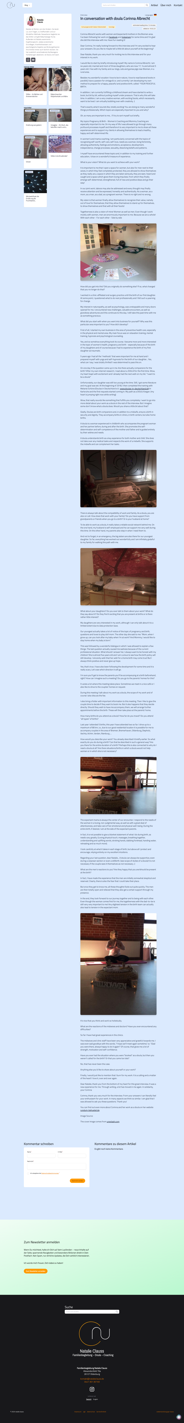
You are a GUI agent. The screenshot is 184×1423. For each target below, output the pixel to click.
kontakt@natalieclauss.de (92, 1378)
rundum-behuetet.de (89, 1110)
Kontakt (178, 5)
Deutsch (88, 1399)
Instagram (126, 37)
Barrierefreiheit (101, 1412)
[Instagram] (92, 1389)
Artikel (154, 5)
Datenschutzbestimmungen (50, 1173)
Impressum (77, 1412)
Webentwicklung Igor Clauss (165, 1412)
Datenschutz (91, 1412)
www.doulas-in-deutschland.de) (134, 388)
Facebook (113, 37)
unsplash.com (113, 1121)
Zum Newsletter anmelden (35, 1271)
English (95, 1399)
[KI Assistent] (178, 1417)
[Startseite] (11, 5)
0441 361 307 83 (92, 1381)
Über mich (165, 5)
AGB (84, 1412)
